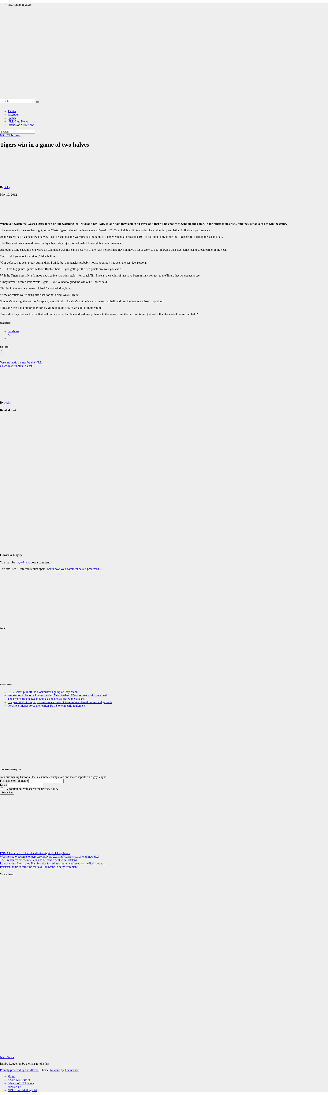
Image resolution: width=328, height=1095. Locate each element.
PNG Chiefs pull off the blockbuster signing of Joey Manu (9, 435)
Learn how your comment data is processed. (73, 568)
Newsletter (14, 1086)
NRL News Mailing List (22, 1090)
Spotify (12, 118)
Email (3, 784)
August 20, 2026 (6, 961)
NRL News (7, 1057)
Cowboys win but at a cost (16, 365)
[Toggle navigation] (1, 98)
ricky (7, 187)
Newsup (55, 1070)
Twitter (12, 111)
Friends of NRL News (21, 124)
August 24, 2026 (6, 915)
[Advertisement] (164, 67)
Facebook (13, 114)
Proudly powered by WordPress (19, 1070)
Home (11, 1076)
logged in (21, 562)
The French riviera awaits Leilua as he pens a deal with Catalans (46, 698)
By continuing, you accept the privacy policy (31, 788)
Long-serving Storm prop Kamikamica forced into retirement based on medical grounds (8, 524)
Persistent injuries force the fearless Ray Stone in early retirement (46, 705)
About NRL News (19, 1080)
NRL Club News (18, 121)
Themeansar (72, 1070)
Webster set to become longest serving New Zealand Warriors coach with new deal (9, 477)
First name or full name (14, 780)
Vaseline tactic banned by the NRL (21, 362)
